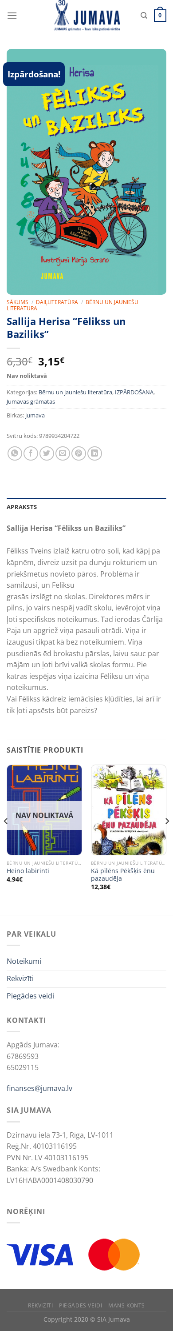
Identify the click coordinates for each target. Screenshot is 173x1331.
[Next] (166, 839)
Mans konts (126, 1305)
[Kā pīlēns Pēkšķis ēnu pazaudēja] (128, 810)
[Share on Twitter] (46, 453)
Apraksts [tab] (22, 507)
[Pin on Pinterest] (78, 453)
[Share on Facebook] (31, 453)
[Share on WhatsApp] (15, 453)
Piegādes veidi (30, 996)
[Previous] (6, 839)
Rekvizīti (20, 978)
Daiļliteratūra (57, 302)
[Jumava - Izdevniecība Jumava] (86, 15)
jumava (35, 415)
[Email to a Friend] (62, 453)
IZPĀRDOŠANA (134, 392)
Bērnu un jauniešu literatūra (75, 392)
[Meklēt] (144, 15)
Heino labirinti (28, 871)
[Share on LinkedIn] (94, 453)
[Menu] (12, 15)
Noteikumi (24, 961)
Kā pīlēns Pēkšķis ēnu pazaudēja (123, 874)
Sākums (17, 302)
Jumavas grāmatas (31, 401)
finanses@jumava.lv (39, 1088)
